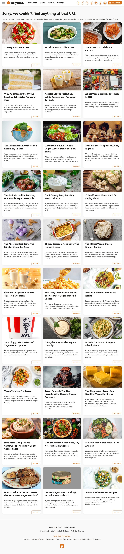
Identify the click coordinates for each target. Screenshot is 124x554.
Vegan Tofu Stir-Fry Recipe (17, 390)
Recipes (43, 3)
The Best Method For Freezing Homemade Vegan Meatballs (19, 197)
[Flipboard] (96, 3)
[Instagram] (91, 3)
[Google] (100, 3)
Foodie (58, 539)
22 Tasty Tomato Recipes (16, 47)
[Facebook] (78, 3)
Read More (36, 65)
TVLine (41, 539)
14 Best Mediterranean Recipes (101, 492)
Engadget (27, 539)
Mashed (77, 539)
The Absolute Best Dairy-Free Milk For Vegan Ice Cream (19, 245)
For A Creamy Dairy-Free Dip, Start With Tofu (59, 197)
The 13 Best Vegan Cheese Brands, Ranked (98, 245)
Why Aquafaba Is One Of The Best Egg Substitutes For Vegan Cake (20, 97)
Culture (60, 3)
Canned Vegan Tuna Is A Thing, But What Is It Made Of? (60, 494)
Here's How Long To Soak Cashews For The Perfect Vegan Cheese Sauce (20, 445)
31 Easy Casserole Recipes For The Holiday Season (62, 245)
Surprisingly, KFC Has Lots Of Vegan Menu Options (19, 344)
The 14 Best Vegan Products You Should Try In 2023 (20, 147)
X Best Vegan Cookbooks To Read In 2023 (102, 95)
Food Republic (67, 539)
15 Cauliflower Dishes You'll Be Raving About (101, 197)
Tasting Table (86, 539)
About (51, 527)
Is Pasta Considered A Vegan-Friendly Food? (100, 344)
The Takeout (96, 539)
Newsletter (116, 3)
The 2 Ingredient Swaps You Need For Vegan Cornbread (99, 392)
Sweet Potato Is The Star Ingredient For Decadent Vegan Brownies (61, 394)
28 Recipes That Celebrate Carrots (98, 49)
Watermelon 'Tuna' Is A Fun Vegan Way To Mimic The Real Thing (60, 148)
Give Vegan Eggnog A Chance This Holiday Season (19, 294)
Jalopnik (34, 539)
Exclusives (32, 3)
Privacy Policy (69, 527)
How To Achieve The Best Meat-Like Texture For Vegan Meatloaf (20, 494)
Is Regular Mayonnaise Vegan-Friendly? (60, 344)
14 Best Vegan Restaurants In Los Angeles (102, 444)
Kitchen (51, 3)
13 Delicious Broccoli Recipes (59, 47)
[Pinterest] (87, 3)
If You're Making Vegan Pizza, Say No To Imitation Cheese (62, 444)
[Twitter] (82, 3)
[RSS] (105, 3)
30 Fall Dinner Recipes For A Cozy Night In (102, 147)
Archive (59, 527)
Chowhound (50, 539)
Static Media (50, 531)
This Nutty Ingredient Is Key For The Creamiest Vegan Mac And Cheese (61, 295)
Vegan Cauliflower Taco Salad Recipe (100, 294)
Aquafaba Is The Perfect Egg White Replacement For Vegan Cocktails (60, 97)
